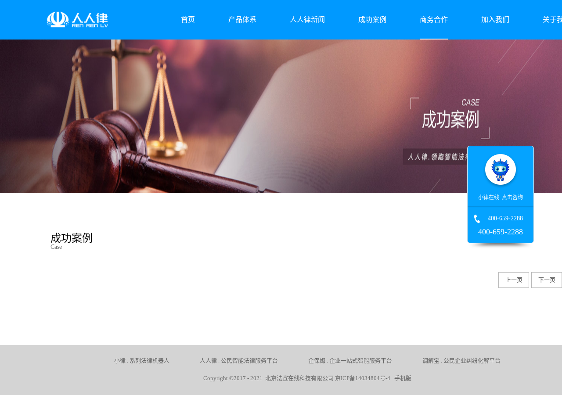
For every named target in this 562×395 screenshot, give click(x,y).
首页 (188, 19)
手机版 (401, 378)
